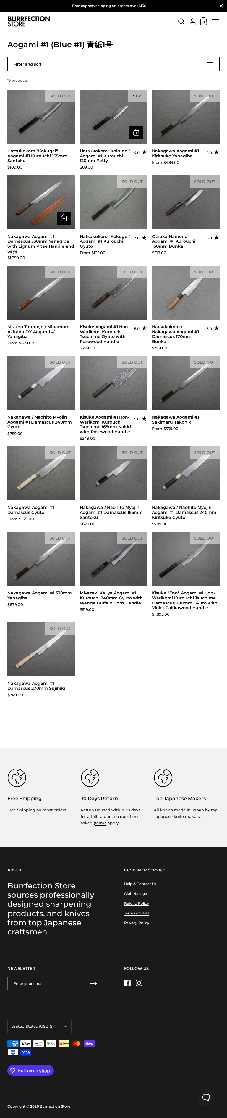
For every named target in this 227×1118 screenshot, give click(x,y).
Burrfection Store (55, 1106)
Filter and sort (28, 64)
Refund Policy (136, 903)
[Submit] (93, 983)
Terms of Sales (136, 913)
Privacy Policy (136, 923)
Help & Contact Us (140, 884)
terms (100, 822)
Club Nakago (135, 893)
